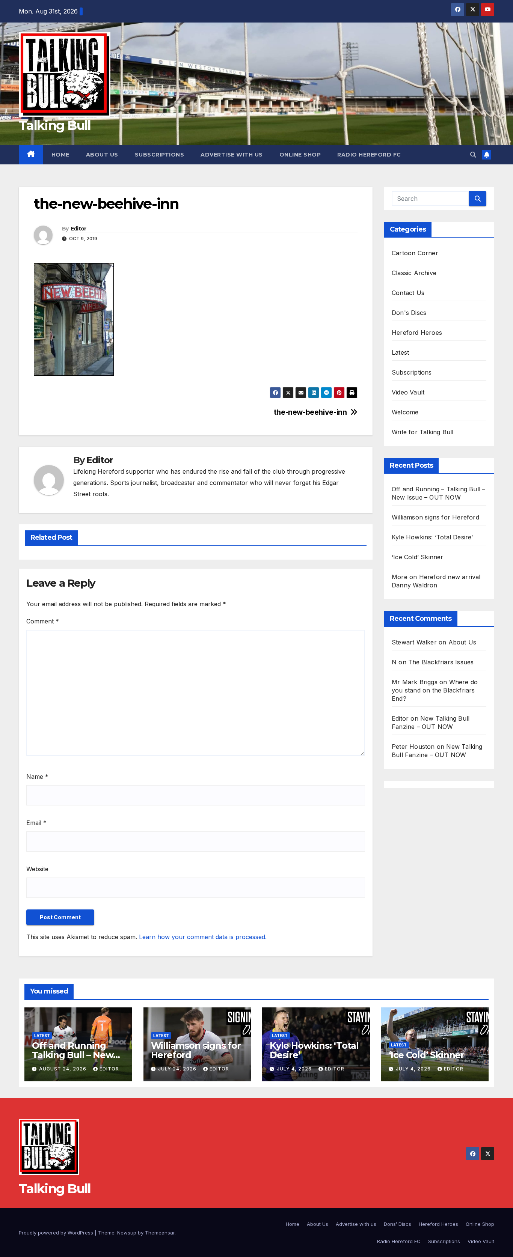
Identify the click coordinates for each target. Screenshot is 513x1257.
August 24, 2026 (63, 1069)
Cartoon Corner (415, 253)
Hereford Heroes (417, 332)
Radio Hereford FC (369, 154)
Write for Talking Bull (422, 432)
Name (37, 776)
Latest (400, 352)
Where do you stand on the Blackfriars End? (435, 690)
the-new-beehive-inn (310, 412)
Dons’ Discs (397, 1224)
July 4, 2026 (295, 1069)
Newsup (126, 1233)
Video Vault (408, 392)
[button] (473, 154)
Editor (78, 228)
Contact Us (408, 293)
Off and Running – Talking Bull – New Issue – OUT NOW (72, 1055)
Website (37, 869)
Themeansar (160, 1233)
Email (36, 822)
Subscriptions (159, 154)
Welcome (405, 412)
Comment (42, 621)
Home (60, 154)
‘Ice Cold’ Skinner (418, 557)
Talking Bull (55, 125)
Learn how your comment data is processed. (203, 937)
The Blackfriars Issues (441, 662)
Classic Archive (414, 273)
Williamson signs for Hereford (435, 517)
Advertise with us (232, 154)
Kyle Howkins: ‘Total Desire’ (432, 537)
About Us (102, 154)
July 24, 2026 (178, 1069)
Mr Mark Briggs (415, 682)
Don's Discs (409, 312)
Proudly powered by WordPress (57, 1233)
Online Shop (300, 154)
